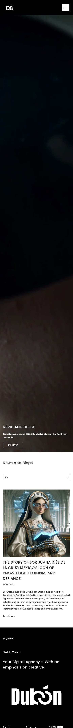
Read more (9, 616)
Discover (13, 444)
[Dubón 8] (9, 7)
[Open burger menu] (65, 7)
